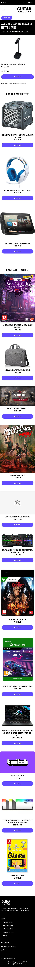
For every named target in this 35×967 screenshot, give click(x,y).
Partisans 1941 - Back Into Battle (18, 408)
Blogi (5, 935)
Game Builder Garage (17, 875)
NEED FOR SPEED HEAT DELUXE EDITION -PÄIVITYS (17, 686)
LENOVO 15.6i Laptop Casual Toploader (17, 370)
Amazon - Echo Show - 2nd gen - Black (17, 243)
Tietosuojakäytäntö (14, 964)
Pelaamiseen (13, 64)
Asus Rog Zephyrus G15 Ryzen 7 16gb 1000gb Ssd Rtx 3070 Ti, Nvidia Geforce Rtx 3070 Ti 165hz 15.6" (17, 733)
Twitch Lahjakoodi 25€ (17, 776)
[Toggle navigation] (3, 9)
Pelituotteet (21, 64)
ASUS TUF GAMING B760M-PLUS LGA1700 (17, 517)
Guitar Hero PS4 (9, 932)
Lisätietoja (17, 76)
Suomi (4, 2)
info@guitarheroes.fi (28, 2)
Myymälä (7, 18)
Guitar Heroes (8, 922)
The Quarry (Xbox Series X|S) (17, 619)
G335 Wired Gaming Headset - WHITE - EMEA (17, 190)
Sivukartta (24, 964)
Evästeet (24, 962)
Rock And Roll (8, 929)
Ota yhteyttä (16, 962)
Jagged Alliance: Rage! (17, 475)
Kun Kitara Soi (8, 925)
